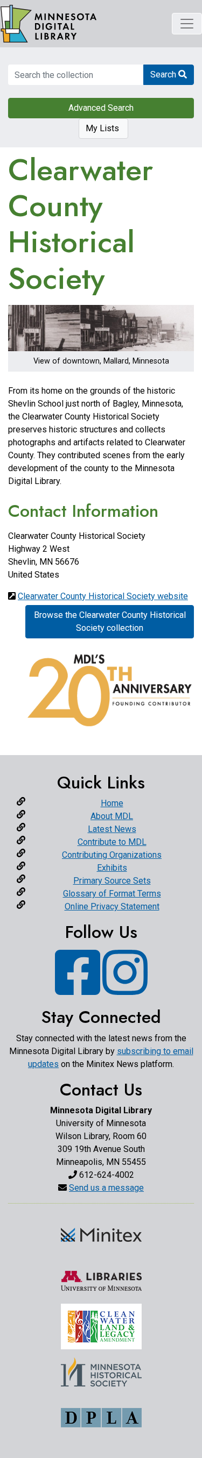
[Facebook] (77, 989)
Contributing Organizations (112, 855)
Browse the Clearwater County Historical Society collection (110, 621)
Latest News (112, 829)
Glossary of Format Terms (112, 893)
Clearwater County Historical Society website (103, 596)
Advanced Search (101, 108)
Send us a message (106, 1188)
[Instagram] (125, 989)
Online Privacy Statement (112, 906)
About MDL (111, 816)
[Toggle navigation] (187, 23)
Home (112, 803)
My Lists (103, 128)
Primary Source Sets (112, 881)
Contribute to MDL (112, 842)
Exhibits (112, 868)
